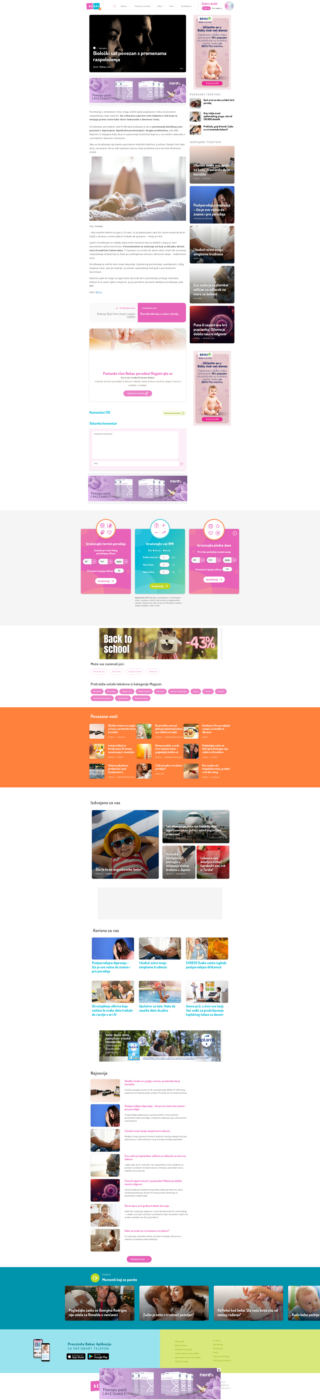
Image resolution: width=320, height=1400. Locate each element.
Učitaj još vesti (138, 1259)
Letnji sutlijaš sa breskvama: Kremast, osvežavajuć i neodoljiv (121, 749)
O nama (216, 1340)
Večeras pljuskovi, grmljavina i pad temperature (118, 769)
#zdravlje (153, 671)
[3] (137, 90)
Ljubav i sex (127, 691)
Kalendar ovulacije (183, 1349)
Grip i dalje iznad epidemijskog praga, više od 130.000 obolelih (218, 116)
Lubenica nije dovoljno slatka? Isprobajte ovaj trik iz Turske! (213, 864)
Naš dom (160, 691)
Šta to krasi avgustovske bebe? (119, 869)
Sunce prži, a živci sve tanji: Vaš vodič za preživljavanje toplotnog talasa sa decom (205, 1010)
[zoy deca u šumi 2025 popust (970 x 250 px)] (160, 643)
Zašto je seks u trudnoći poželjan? (168, 767)
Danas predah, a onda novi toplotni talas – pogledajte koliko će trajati (167, 750)
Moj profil (179, 1341)
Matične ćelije (181, 1361)
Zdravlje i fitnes (141, 698)
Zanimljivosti (123, 698)
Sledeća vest (150, 308)
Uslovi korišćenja (221, 1356)
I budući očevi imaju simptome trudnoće (208, 251)
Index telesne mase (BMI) (187, 1353)
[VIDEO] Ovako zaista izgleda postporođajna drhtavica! (206, 964)
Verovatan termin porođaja (187, 1357)
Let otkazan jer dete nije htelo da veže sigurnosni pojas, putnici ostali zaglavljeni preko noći (193, 830)
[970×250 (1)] (160, 1046)
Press (215, 1352)
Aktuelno (103, 48)
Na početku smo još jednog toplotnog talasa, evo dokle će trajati (169, 729)
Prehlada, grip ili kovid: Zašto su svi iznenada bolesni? (218, 128)
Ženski (157, 550)
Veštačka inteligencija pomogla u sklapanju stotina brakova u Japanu (178, 862)
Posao (195, 691)
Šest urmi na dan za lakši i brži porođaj (219, 101)
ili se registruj (217, 8)
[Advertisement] (160, 903)
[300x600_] (212, 89)
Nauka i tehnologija (179, 691)
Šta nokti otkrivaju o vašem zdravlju (159, 313)
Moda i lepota (144, 691)
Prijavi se (206, 8)
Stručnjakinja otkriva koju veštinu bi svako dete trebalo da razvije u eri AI (112, 1010)
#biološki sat (99, 671)
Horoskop (111, 691)
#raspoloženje (135, 671)
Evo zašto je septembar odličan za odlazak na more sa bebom (211, 289)
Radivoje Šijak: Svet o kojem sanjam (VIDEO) (116, 315)
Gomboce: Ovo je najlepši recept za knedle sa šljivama (216, 729)
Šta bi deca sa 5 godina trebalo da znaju (147, 1205)
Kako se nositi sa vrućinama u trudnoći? (147, 1230)
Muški (167, 550)
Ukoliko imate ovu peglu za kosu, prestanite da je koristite (212, 169)
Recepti (221, 691)
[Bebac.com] (93, 6)
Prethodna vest (127, 308)
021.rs (99, 292)
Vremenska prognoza (102, 698)
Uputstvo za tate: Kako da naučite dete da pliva (157, 1008)
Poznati (208, 691)
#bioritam (116, 671)
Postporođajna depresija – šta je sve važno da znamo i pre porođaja (212, 209)
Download (217, 1348)
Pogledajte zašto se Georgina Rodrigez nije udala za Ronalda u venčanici (215, 750)
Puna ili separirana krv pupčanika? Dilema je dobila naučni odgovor (210, 329)
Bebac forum (181, 1345)
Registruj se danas (136, 393)
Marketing (218, 1344)
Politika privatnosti (222, 1360)
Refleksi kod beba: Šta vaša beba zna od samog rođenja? (248, 1312)
